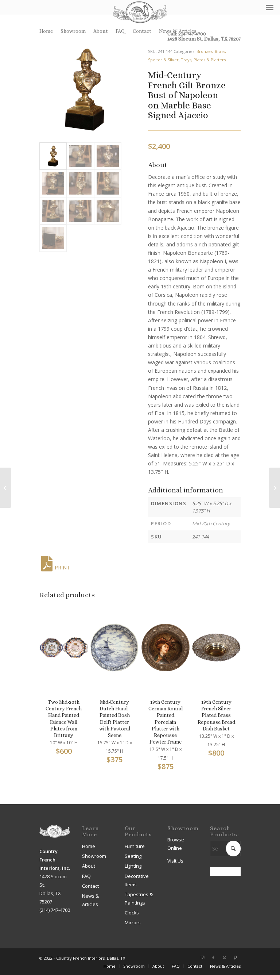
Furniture (135, 846)
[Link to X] (224, 957)
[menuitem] (48, 31)
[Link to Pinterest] (235, 957)
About (100, 31)
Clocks (132, 912)
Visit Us (175, 860)
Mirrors (133, 922)
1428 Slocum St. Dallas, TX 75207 (204, 39)
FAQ (120, 31)
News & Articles (178, 31)
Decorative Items (137, 880)
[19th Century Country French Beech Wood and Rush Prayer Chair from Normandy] (5, 488)
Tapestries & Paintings (139, 898)
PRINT (62, 567)
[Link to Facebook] (213, 957)
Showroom (73, 31)
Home (46, 31)
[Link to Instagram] (202, 957)
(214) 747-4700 (54, 910)
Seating (133, 856)
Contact (142, 31)
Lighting (133, 866)
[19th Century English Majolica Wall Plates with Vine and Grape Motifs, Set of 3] (274, 488)
